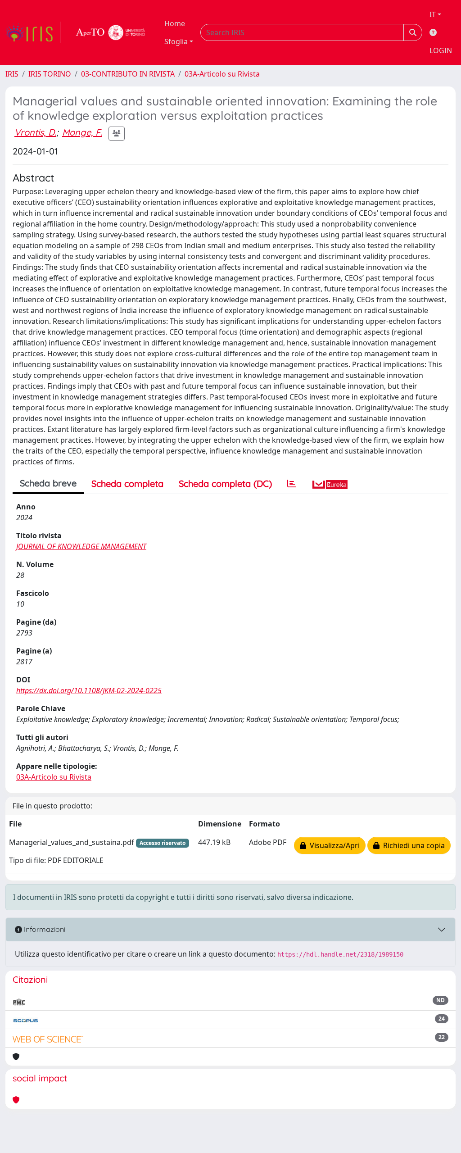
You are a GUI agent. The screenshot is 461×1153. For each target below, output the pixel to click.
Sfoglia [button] (176, 41)
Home (174, 23)
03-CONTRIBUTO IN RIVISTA (128, 74)
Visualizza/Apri (333, 845)
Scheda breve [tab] (48, 483)
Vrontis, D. (35, 132)
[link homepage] (32, 32)
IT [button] (432, 14)
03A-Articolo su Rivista (222, 74)
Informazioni (43, 929)
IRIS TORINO (49, 74)
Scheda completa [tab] (127, 483)
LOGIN (440, 50)
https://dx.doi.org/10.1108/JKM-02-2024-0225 (89, 690)
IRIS (11, 74)
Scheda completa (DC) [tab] (225, 483)
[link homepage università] (111, 32)
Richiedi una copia (412, 845)
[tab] (292, 483)
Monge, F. (82, 132)
